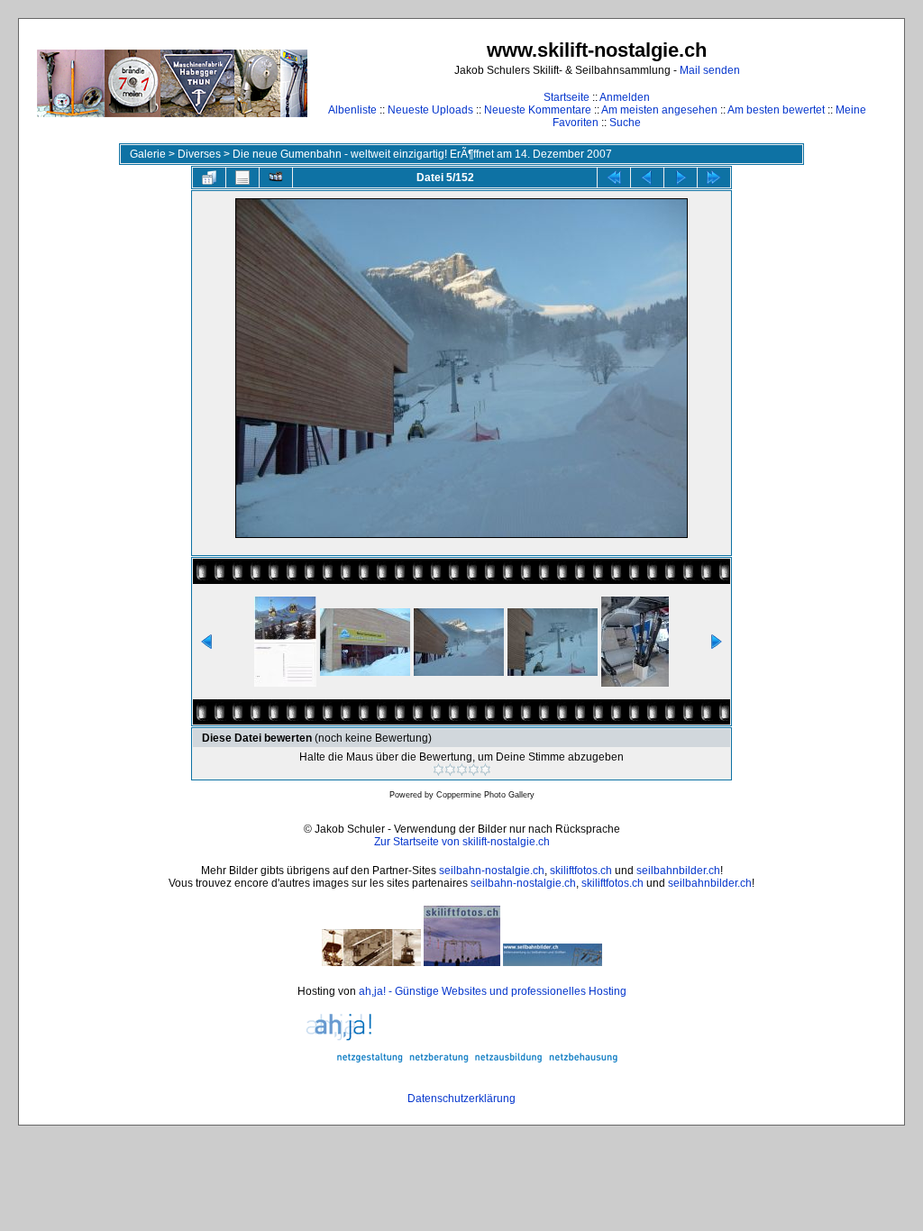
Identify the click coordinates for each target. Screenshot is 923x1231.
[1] (438, 769)
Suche (625, 122)
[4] (474, 769)
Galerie (148, 154)
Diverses (199, 154)
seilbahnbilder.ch (678, 870)
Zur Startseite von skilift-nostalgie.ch (462, 841)
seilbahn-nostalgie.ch (491, 870)
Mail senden (710, 70)
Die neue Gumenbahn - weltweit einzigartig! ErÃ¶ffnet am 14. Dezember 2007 (422, 154)
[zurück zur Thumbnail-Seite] (209, 177)
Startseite (566, 97)
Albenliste (352, 110)
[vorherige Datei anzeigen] (647, 177)
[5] (485, 769)
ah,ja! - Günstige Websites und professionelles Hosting (492, 991)
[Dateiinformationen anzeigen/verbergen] (242, 177)
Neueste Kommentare (537, 110)
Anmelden (624, 97)
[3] (462, 769)
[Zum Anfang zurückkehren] (614, 177)
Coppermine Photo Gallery (485, 794)
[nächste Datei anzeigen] (680, 177)
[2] (450, 769)
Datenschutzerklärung (461, 1098)
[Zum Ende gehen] (714, 177)
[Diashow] (276, 177)
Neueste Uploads (430, 110)
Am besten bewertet (776, 110)
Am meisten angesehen (659, 110)
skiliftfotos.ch (581, 870)
